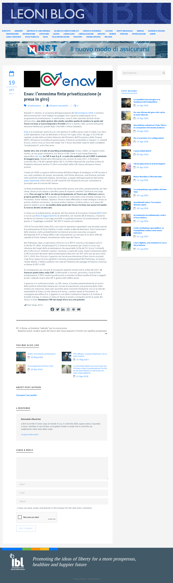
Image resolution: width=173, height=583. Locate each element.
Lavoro (56, 34)
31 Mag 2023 (82, 359)
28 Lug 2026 (142, 208)
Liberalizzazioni (86, 34)
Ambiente (19, 31)
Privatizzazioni (139, 34)
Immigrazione (12, 34)
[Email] (78, 309)
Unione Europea (93, 37)
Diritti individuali (125, 31)
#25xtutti (6, 31)
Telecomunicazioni (60, 37)
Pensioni (124, 34)
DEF (99, 213)
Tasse (45, 37)
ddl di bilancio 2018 (84, 113)
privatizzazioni (34, 105)
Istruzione (44, 34)
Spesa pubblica (32, 37)
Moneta (112, 34)
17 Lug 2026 (142, 221)
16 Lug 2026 (142, 236)
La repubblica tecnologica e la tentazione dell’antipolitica (147, 100)
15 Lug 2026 (142, 249)
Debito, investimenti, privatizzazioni (41, 354)
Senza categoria (13, 37)
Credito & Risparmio (92, 31)
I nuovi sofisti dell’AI (142, 151)
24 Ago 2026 (143, 105)
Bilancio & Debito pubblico (66, 31)
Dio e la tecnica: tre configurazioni (149, 138)
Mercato (101, 34)
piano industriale (32, 180)
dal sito (38, 156)
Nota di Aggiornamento (46, 215)
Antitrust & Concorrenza (38, 31)
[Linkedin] (63, 309)
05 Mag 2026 (37, 357)
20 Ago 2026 (143, 118)
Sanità (152, 34)
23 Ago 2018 (82, 376)
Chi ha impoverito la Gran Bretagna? (149, 164)
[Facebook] (52, 309)
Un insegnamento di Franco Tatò (40, 366)
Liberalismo (69, 34)
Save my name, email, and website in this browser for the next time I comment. (55, 508)
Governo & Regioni (156, 31)
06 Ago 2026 (143, 154)
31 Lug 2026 (142, 180)
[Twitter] (57, 309)
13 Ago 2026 (143, 141)
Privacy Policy (79, 579)
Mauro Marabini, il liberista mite (148, 176)
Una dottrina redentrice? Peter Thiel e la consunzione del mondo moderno (150, 126)
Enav (26, 132)
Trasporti (77, 37)
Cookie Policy (94, 579)
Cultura (109, 31)
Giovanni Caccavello (58, 105)
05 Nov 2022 (37, 369)
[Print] (73, 309)
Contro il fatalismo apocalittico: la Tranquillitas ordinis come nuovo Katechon (149, 230)
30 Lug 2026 (142, 195)
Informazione (29, 34)
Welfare (108, 37)
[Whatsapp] (68, 309)
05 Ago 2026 (143, 167)
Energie (140, 31)
